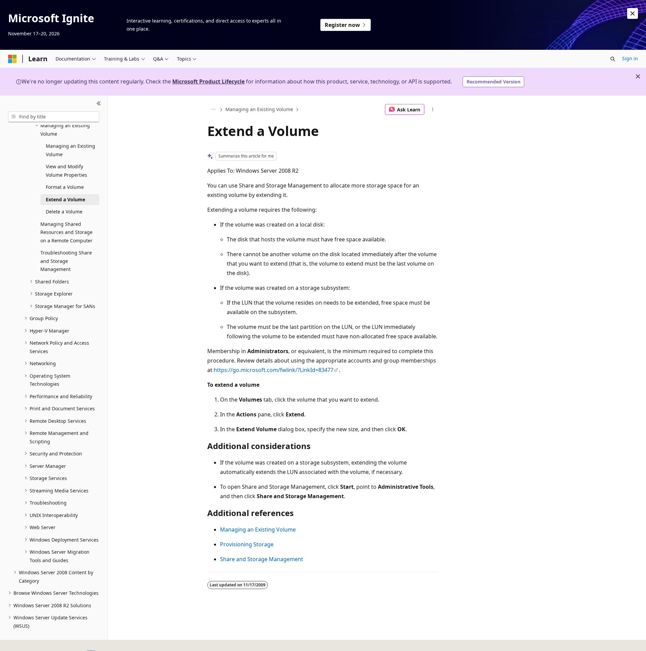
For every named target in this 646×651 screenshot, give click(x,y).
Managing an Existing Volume (259, 109)
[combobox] (53, 116)
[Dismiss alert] (632, 13)
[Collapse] (99, 103)
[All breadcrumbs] (213, 109)
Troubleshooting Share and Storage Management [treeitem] (66, 260)
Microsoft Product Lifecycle (208, 81)
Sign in (630, 58)
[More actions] (433, 109)
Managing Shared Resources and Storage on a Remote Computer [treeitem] (66, 232)
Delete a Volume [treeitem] (64, 211)
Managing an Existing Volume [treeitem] (70, 150)
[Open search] (612, 59)
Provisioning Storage (247, 544)
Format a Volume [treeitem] (65, 187)
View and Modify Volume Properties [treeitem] (66, 170)
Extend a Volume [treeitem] (65, 199)
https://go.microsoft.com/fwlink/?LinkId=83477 (273, 370)
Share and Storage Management (261, 559)
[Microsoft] (12, 59)
